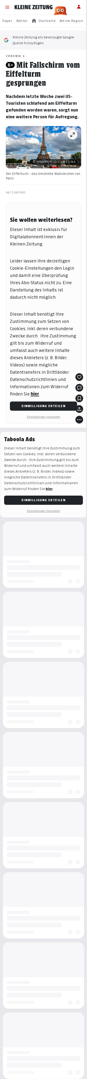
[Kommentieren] (79, 388)
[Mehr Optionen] (79, 420)
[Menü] (7, 7)
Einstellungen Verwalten (43, 416)
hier (35, 394)
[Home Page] (33, 7)
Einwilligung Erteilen (43, 406)
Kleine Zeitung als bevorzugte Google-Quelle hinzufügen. (44, 40)
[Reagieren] (79, 377)
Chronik (13, 56)
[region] (43, 21)
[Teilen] (79, 409)
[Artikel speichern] (79, 398)
